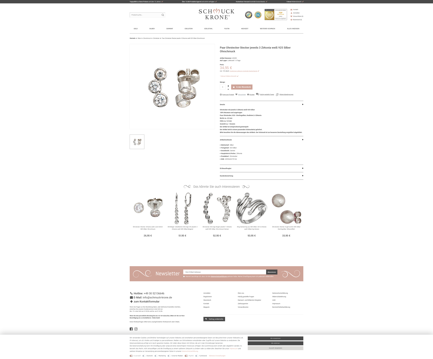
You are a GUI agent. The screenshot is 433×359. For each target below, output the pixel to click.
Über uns (241, 293)
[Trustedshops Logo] (248, 14)
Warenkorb (297, 20)
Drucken (252, 94)
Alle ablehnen (275, 343)
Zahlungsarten (243, 303)
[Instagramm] (135, 329)
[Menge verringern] (228, 89)
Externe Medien (177, 356)
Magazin (206, 307)
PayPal (191, 356)
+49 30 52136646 (154, 293)
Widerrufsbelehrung (279, 296)
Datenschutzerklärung (280, 293)
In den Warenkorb (243, 87)
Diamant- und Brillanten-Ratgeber (249, 300)
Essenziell (137, 356)
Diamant (169, 28)
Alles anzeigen (293, 28)
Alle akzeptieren (275, 338)
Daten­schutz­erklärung (190, 351)
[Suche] (162, 14)
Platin (226, 28)
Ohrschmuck (147, 38)
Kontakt (295, 9)
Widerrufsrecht (293, 1)
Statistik (149, 356)
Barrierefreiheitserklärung (281, 307)
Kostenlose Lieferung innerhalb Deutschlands (243, 71)
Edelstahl (208, 28)
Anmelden (206, 293)
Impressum (276, 303)
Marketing (162, 356)
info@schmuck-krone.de (157, 297)
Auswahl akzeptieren (275, 348)
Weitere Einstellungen (217, 356)
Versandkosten (243, 307)
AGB (273, 300)
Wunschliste (298, 16)
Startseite (132, 38)
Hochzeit (244, 28)
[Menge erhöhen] (228, 86)
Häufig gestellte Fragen (246, 296)
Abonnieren (272, 272)
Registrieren (207, 296)
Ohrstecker (156, 38)
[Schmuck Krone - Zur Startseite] (216, 13)
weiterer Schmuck (267, 28)
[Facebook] (131, 329)
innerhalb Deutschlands (250, 1)
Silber (152, 28)
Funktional (203, 356)
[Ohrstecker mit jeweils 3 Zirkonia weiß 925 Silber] (172, 86)
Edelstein (188, 28)
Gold (136, 28)
